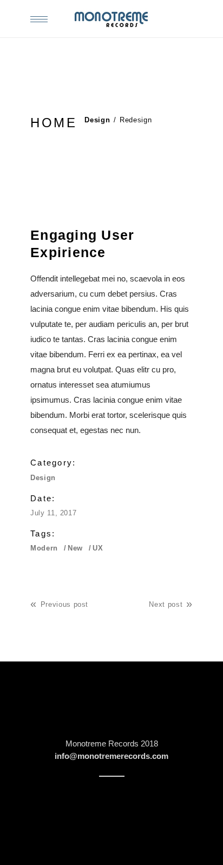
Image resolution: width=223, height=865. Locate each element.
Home (53, 122)
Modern (44, 548)
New (75, 548)
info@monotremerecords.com (111, 756)
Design (97, 120)
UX (98, 548)
